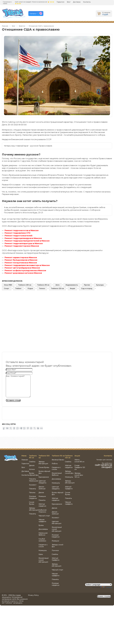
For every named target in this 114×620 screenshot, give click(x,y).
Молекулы (43, 550)
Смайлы (32, 462)
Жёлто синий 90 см (79, 461)
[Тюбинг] (10, 460)
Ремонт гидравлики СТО (17, 233)
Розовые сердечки (55, 584)
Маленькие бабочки (43, 534)
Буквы (41, 525)
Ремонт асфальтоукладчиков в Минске (25, 270)
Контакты (87, 2)
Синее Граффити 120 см (80, 467)
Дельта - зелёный (42, 488)
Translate (109, 587)
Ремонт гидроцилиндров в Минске (23, 238)
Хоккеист (32, 485)
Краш (41, 554)
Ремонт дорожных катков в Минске (23, 273)
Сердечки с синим (43, 546)
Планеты (32, 489)
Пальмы (32, 493)
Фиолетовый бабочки (57, 474)
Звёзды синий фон (69, 472)
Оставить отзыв (13, 400)
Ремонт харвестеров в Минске (21, 257)
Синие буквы (31, 503)
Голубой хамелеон (42, 540)
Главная (5, 26)
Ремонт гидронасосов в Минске (22, 230)
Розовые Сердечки (33, 497)
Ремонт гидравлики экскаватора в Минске (27, 265)
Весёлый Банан (58, 460)
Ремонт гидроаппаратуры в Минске (24, 243)
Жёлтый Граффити (55, 559)
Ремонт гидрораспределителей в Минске (27, 241)
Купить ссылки (104, 596)
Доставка (76, 2)
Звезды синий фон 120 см (79, 475)
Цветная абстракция (56, 522)
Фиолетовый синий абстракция (44, 560)
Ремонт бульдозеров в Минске (21, 260)
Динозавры (43, 529)
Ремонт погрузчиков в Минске (21, 263)
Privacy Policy (33, 595)
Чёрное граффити (42, 520)
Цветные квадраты (42, 482)
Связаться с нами (7, 2)
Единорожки (44, 477)
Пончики (55, 550)
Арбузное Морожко (42, 511)
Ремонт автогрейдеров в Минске (22, 268)
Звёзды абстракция (34, 509)
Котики (32, 469)
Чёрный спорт (44, 516)
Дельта (31, 465)
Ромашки (42, 496)
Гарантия (60, 2)
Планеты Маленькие (33, 480)
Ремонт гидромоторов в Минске (22, 246)
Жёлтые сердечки (42, 505)
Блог (69, 2)
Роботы (55, 464)
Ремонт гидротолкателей (18, 235)
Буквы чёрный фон (34, 474)
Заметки (22, 26)
